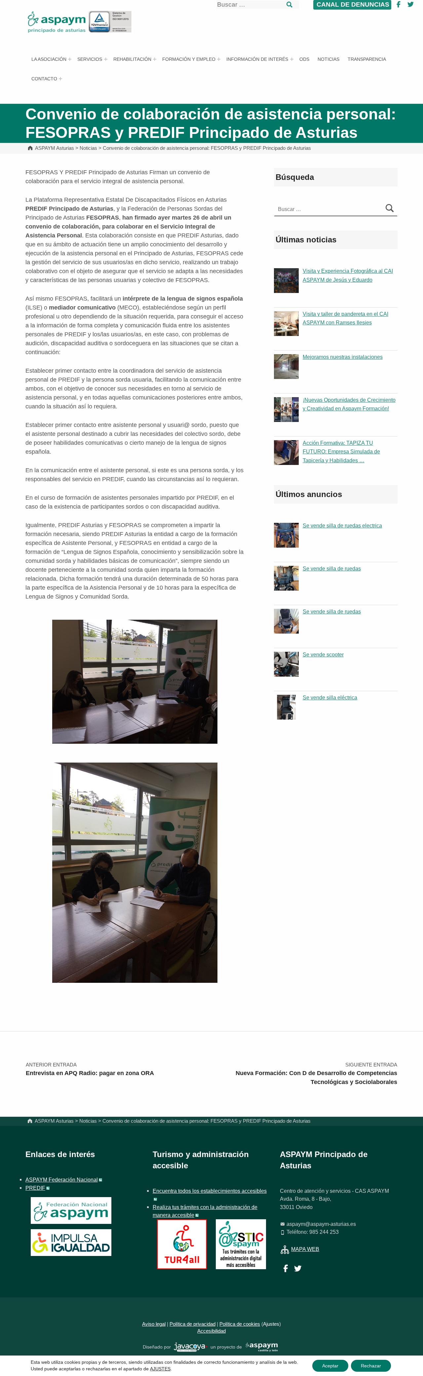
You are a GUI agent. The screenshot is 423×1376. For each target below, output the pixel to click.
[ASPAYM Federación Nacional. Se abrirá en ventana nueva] (71, 1210)
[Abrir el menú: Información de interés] (291, 59)
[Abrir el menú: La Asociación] (69, 59)
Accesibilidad (211, 1331)
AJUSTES (160, 1368)
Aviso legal (154, 1324)
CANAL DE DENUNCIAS (352, 4)
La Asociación (48, 59)
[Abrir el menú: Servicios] (105, 59)
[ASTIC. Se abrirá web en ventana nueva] (241, 1243)
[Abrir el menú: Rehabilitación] (154, 59)
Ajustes (271, 1324)
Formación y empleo (188, 59)
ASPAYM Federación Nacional (61, 1180)
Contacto (44, 78)
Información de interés (257, 59)
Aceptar (330, 1365)
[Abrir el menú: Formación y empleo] (218, 59)
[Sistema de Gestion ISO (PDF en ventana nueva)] (110, 21)
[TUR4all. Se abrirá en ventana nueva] (182, 1243)
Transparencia (367, 59)
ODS (304, 59)
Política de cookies (239, 1324)
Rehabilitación (132, 59)
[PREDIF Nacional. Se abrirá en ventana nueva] (71, 1242)
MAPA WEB (305, 1249)
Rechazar (371, 1365)
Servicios (89, 59)
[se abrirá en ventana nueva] (191, 1346)
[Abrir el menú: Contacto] (60, 78)
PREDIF (35, 1188)
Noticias (328, 59)
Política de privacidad (192, 1324)
